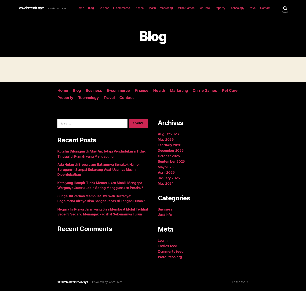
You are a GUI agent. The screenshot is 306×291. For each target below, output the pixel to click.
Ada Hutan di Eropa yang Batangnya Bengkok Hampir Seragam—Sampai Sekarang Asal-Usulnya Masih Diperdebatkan (99, 170)
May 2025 (166, 167)
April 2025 (166, 173)
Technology (236, 8)
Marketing (166, 8)
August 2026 (168, 134)
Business (103, 8)
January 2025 (169, 178)
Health (152, 8)
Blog (91, 8)
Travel (252, 8)
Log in (162, 241)
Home (80, 8)
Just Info (165, 215)
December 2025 (171, 151)
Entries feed (167, 246)
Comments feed (171, 252)
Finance (139, 8)
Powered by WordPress (107, 282)
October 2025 (169, 156)
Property (219, 8)
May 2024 (166, 184)
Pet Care (204, 8)
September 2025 (171, 162)
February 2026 (169, 145)
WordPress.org (170, 257)
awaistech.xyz (31, 8)
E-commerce (121, 8)
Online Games (185, 8)
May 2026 (166, 140)
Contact (265, 8)
